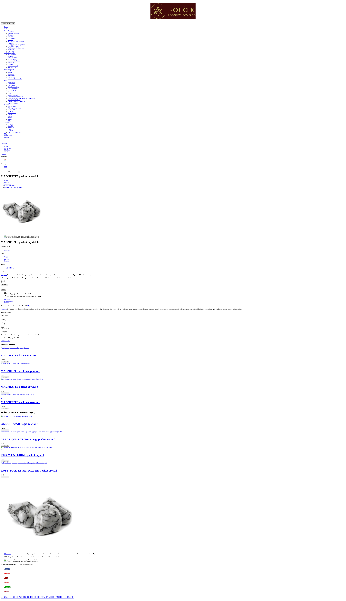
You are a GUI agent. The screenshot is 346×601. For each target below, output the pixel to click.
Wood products (12, 57)
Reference (4, 312)
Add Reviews (9, 269)
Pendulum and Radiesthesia (16, 48)
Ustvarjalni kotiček (13, 46)
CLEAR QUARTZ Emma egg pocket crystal (28, 439)
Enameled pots (12, 54)
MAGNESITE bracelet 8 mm (19, 355)
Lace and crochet (13, 66)
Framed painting (12, 106)
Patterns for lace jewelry (15, 132)
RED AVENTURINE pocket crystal (22, 455)
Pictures (6, 105)
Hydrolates (11, 74)
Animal (10, 117)
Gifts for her (11, 82)
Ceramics (10, 56)
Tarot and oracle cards (14, 33)
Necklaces (11, 127)
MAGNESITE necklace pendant (20, 371)
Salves (10, 72)
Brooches (10, 130)
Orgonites (11, 35)
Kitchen (10, 119)
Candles (10, 64)
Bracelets (10, 126)
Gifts (5, 80)
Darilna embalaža (13, 103)
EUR (5, 167)
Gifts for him (11, 83)
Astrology (11, 49)
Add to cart (4, 284)
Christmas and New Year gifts (16, 101)
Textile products (12, 59)
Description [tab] (7, 299)
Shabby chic (11, 109)
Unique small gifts (13, 95)
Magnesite (4, 275)
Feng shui (11, 43)
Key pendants (12, 67)
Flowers (10, 111)
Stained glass (11, 62)
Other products (12, 51)
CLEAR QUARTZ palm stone (19, 423)
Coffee (10, 116)
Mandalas (10, 36)
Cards (9, 93)
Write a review (5, 341)
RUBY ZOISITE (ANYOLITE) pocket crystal (29, 470)
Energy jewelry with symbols (16, 45)
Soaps (9, 70)
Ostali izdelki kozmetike (15, 79)
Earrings (10, 124)
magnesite (7, 250)
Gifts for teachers (13, 88)
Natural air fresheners (14, 61)
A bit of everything (9, 53)
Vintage (10, 114)
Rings (9, 129)
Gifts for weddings (13, 87)
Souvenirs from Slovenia (15, 92)
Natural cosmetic (9, 69)
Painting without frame (14, 108)
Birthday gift (11, 85)
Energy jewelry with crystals (16, 41)
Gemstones (11, 32)
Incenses (10, 40)
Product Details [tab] (8, 301)
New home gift (12, 90)
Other (9, 121)
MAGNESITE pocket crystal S (19, 386)
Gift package (11, 77)
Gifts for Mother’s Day (14, 100)
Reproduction (12, 113)
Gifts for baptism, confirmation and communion (21, 98)
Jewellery (7, 122)
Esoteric (6, 30)
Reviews (8, 267)
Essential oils (11, 38)
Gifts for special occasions (15, 96)
